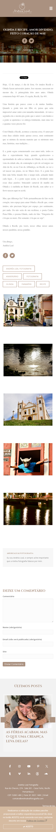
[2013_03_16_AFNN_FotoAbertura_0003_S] (28, 459)
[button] (48, 806)
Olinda (9, 284)
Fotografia (32, 276)
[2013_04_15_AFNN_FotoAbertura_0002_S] (28, 509)
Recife (43, 284)
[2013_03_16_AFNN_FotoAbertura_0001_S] (28, 409)
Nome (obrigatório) (12, 627)
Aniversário (12, 276)
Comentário (8, 596)
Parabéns (27, 284)
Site (5, 651)
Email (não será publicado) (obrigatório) (22, 639)
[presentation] (3, 719)
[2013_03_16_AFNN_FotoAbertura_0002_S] (28, 310)
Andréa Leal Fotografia (18, 268)
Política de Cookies (36, 821)
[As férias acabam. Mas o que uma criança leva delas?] (28, 723)
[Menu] (51, 8)
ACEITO (29, 826)
